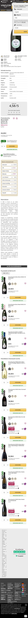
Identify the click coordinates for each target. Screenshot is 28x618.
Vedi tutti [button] (6, 273)
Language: (19, 9)
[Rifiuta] (26, 605)
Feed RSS (3, 599)
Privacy (9, 590)
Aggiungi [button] (12, 146)
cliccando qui (17, 608)
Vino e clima (17, 599)
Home (2, 583)
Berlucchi (4, 125)
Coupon (16, 587)
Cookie (9, 599)
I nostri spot (4, 592)
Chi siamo (3, 585)
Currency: (19, 25)
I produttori (17, 588)
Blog (16, 601)
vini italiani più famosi (4, 576)
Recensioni (10, 592)
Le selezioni (17, 596)
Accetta (25, 616)
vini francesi (4, 572)
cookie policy (14, 613)
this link (23, 22)
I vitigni (16, 592)
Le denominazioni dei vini (18, 592)
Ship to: (18, 15)
